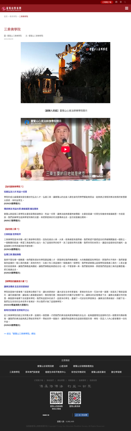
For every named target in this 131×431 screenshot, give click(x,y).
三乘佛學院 (14, 372)
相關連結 (71, 380)
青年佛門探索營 (32, 372)
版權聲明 (82, 380)
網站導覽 (61, 380)
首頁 (6, 16)
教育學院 (13, 16)
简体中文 (122, 3)
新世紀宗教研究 (78, 372)
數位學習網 (116, 372)
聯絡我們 (50, 380)
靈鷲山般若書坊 (98, 372)
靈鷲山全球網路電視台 (83, 366)
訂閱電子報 (106, 2)
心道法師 (63, 366)
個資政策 (93, 380)
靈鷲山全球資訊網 (45, 366)
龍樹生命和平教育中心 (55, 372)
